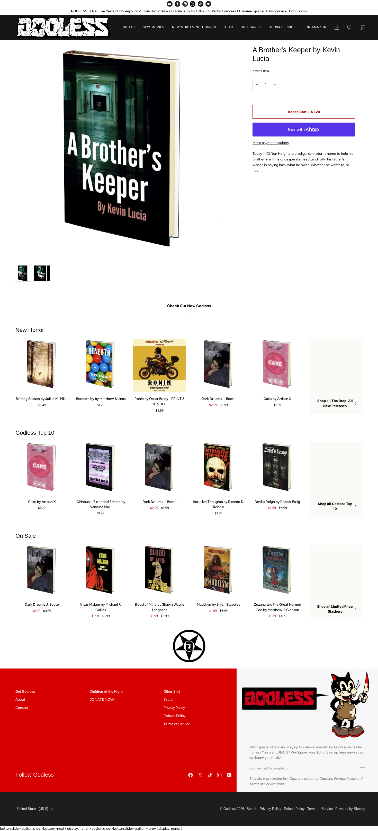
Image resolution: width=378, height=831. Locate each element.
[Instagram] (185, 4)
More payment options (271, 143)
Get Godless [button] (25, 691)
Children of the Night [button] (106, 691)
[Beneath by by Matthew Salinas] (100, 365)
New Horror (29, 330)
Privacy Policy (345, 778)
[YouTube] (170, 4)
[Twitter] (208, 4)
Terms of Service (262, 784)
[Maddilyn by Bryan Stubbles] (218, 571)
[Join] (361, 768)
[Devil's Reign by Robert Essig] (277, 468)
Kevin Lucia (261, 71)
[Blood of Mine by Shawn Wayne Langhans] (159, 571)
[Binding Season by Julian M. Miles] (41, 365)
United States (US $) (32, 809)
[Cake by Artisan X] (277, 365)
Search (169, 699)
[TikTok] (200, 4)
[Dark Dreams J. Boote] (218, 365)
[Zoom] (123, 154)
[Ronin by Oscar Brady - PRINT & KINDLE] (159, 365)
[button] (129, 27)
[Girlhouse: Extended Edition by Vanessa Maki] (100, 468)
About (20, 699)
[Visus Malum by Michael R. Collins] (100, 571)
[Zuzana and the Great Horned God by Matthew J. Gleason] (277, 571)
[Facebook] (177, 4)
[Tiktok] (210, 775)
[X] (200, 775)
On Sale (25, 536)
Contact (21, 708)
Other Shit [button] (172, 691)
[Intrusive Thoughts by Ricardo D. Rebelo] (218, 468)
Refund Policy (174, 716)
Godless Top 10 (34, 433)
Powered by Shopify (350, 809)
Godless (229, 809)
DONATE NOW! (102, 699)
